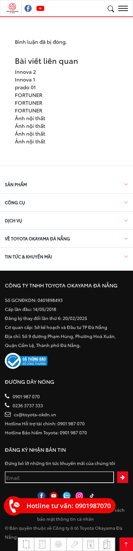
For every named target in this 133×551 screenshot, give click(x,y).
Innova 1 (25, 79)
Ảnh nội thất (30, 117)
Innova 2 (25, 71)
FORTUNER (28, 94)
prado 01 (25, 87)
